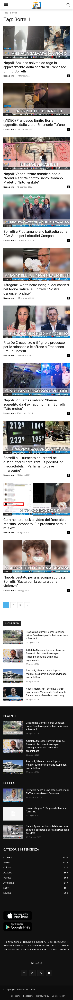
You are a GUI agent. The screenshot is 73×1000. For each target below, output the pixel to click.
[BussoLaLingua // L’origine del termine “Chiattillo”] (13, 814)
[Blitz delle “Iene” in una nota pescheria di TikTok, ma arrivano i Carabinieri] (13, 795)
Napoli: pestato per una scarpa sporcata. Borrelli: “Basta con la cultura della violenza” (34, 581)
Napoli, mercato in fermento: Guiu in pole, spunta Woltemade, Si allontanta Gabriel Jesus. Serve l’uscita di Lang (46, 692)
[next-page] (27, 605)
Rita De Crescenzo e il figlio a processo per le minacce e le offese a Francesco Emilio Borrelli (34, 347)
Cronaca (7, 57)
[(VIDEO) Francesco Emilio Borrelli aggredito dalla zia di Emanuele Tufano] (36, 99)
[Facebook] (24, 973)
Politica (7, 226)
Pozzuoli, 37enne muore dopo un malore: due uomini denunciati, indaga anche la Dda (46, 673)
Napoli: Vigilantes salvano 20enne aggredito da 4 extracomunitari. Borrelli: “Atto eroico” (34, 404)
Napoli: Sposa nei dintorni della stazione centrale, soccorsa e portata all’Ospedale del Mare (47, 829)
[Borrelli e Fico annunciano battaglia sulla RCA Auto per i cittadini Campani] (36, 210)
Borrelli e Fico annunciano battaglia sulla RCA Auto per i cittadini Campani (35, 234)
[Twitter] (40, 973)
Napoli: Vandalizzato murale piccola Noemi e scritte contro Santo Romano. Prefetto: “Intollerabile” (33, 178)
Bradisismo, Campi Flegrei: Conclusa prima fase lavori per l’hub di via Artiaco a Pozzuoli (47, 635)
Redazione (8, 75)
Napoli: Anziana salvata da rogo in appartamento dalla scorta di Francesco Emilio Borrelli (34, 67)
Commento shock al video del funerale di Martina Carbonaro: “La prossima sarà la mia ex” (35, 524)
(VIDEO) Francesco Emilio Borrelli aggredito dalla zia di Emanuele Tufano (34, 122)
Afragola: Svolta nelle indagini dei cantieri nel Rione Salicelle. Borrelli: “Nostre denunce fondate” (36, 289)
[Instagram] (32, 973)
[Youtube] (49, 973)
